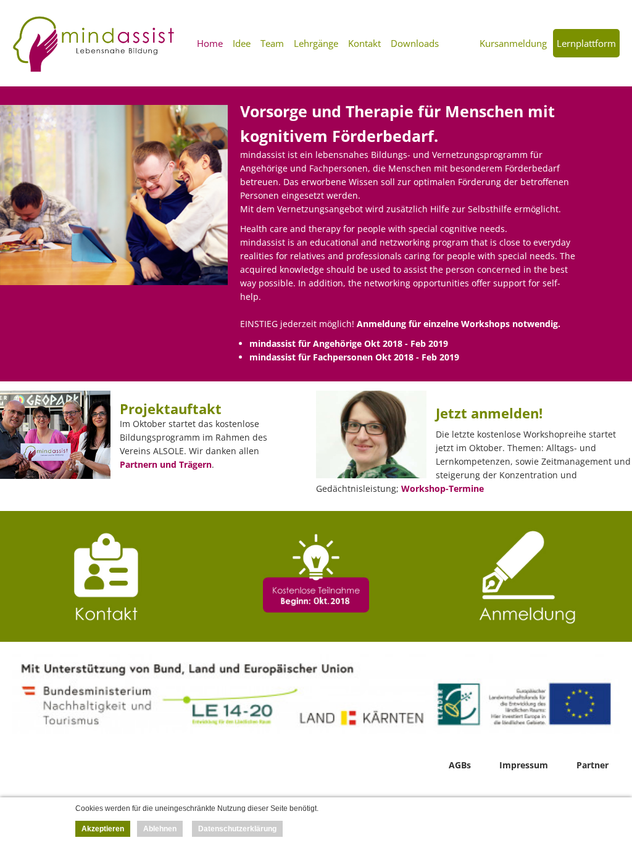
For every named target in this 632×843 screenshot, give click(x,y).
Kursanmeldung (513, 43)
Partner (592, 765)
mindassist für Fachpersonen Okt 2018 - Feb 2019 (354, 357)
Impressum (523, 765)
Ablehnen (160, 828)
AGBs (460, 765)
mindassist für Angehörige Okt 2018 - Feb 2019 (348, 343)
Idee (242, 43)
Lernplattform (586, 43)
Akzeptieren (102, 828)
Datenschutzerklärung (237, 828)
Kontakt (364, 43)
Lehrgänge (316, 43)
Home (210, 43)
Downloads (415, 43)
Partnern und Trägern (166, 464)
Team (272, 43)
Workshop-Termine (442, 488)
